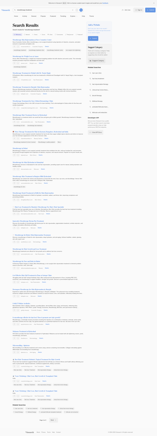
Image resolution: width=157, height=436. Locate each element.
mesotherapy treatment (20, 50)
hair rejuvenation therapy (48, 408)
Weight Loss (33, 63)
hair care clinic (19, 408)
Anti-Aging (33, 352)
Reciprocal (70, 34)
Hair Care (41, 214)
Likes (50, 34)
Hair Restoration (38, 80)
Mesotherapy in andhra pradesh (46, 142)
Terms (49, 432)
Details (47, 46)
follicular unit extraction (72, 412)
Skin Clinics (33, 155)
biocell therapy (19, 412)
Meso (59, 142)
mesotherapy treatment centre (55, 50)
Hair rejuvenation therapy (44, 370)
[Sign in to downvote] (18, 46)
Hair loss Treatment (30, 370)
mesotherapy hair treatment (35, 125)
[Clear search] (72, 10)
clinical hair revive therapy (61, 370)
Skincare (36, 169)
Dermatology (43, 108)
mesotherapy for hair (19, 125)
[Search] (81, 10)
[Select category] (76, 10)
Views (35, 34)
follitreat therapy (32, 412)
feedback (105, 3)
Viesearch (5, 10)
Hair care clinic (18, 370)
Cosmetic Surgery (38, 46)
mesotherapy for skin (19, 186)
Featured (80, 34)
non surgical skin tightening (73, 50)
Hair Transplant (39, 366)
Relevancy (18, 34)
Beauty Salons (38, 138)
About (38, 432)
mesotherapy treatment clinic (36, 50)
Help (53, 432)
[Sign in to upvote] (14, 46)
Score (43, 34)
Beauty (41, 268)
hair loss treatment (32, 408)
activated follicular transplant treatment (51, 412)
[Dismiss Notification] (154, 3)
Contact (58, 432)
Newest (28, 34)
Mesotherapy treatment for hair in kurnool (24, 142)
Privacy (43, 432)
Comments (60, 34)
